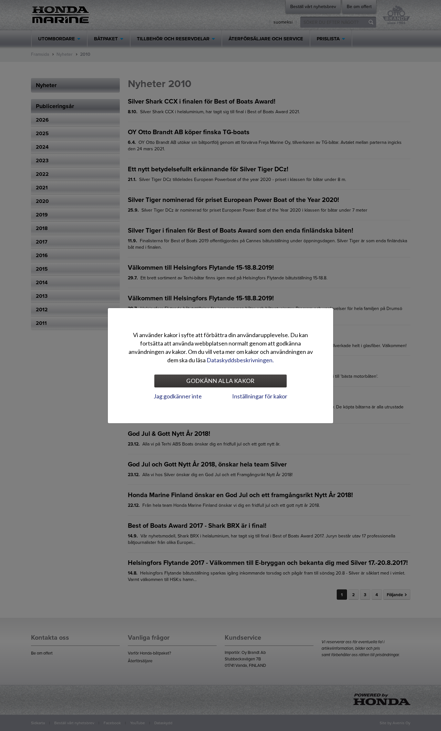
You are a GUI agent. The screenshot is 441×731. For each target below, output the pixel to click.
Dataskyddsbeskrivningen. (240, 360)
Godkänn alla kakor (220, 380)
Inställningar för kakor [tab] (259, 396)
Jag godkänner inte (178, 396)
